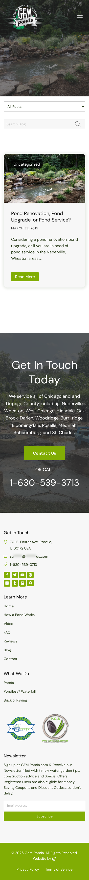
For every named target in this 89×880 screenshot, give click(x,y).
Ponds (9, 683)
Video (8, 623)
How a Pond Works (19, 615)
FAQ (7, 632)
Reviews (10, 641)
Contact (10, 659)
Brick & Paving (15, 700)
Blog (7, 650)
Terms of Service (58, 869)
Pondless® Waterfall (20, 691)
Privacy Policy (28, 869)
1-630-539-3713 (44, 482)
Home (9, 606)
